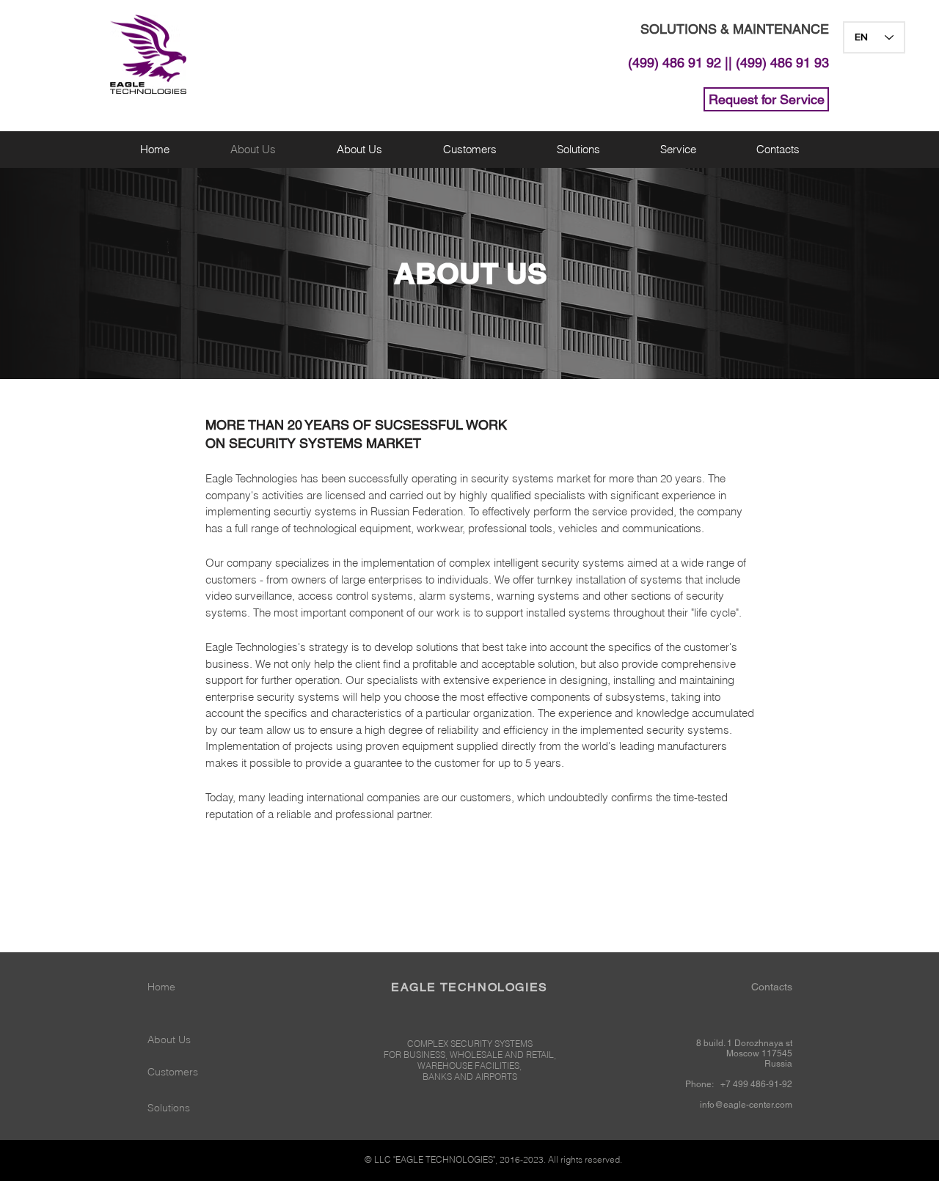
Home (161, 986)
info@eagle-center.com (746, 1105)
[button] (577, 149)
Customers (172, 1071)
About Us (169, 1039)
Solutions (168, 1107)
